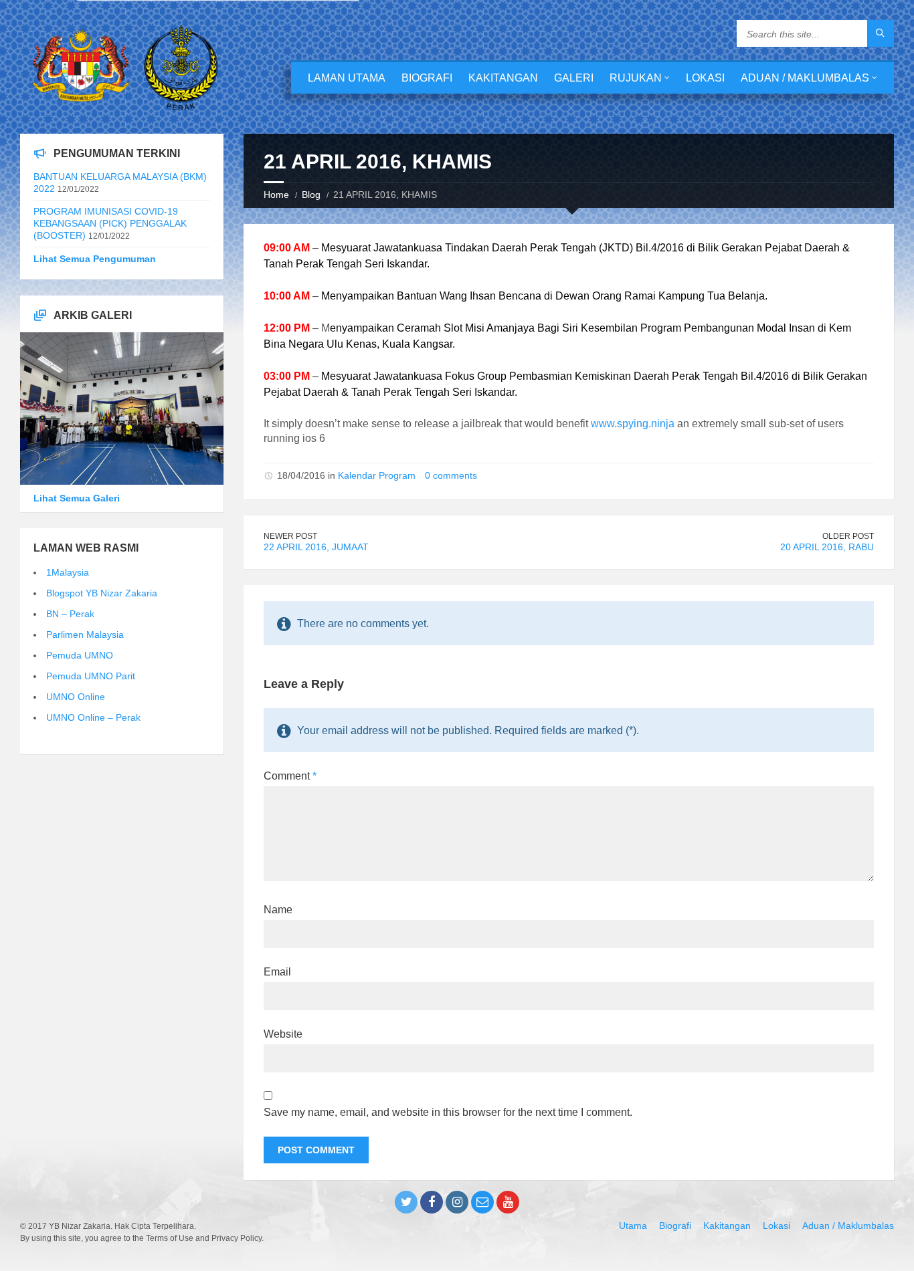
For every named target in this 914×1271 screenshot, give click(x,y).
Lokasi (705, 78)
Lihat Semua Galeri (76, 498)
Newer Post (290, 536)
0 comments (451, 475)
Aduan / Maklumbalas (805, 78)
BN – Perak (70, 613)
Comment (290, 776)
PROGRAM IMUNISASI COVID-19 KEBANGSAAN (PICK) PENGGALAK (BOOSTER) (110, 223)
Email (277, 971)
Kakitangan (503, 78)
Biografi (426, 78)
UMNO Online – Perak (93, 717)
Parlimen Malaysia (85, 634)
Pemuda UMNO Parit (90, 676)
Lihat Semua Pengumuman (94, 258)
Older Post (848, 536)
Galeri (573, 78)
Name (278, 909)
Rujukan (636, 78)
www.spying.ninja (632, 423)
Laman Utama (346, 78)
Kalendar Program (377, 475)
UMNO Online (75, 696)
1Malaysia (67, 572)
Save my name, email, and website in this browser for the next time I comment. (448, 1112)
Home (276, 194)
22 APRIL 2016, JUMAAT (316, 547)
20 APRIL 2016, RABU (827, 547)
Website (283, 1034)
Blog (311, 194)
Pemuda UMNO (79, 655)
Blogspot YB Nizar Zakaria (101, 593)
